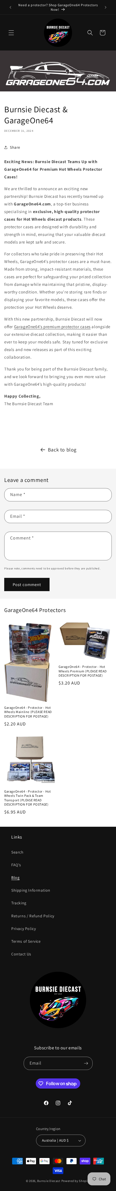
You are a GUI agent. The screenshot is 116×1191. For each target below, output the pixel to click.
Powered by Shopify (75, 1181)
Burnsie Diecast (49, 1181)
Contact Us (21, 954)
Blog (15, 877)
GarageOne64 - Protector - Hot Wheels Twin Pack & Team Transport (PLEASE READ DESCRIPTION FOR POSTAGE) (27, 798)
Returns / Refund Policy (32, 915)
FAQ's (16, 864)
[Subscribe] (86, 1063)
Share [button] (15, 147)
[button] (11, 33)
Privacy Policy (23, 928)
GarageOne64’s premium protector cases (52, 326)
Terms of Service (26, 941)
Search (17, 852)
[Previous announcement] (10, 7)
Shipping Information (30, 890)
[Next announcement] (105, 7)
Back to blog (62, 449)
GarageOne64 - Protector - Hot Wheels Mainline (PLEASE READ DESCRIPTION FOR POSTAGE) (28, 711)
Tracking (18, 902)
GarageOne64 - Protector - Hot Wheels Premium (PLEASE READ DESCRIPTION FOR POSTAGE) (82, 670)
